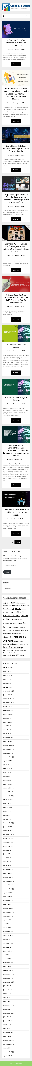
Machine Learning (12, 647)
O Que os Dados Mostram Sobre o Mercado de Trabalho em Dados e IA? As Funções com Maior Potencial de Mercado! (16, 94)
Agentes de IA (9, 603)
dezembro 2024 (7, 745)
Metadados (23, 650)
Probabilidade (6, 655)
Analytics (17, 603)
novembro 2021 (7, 881)
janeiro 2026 (7, 695)
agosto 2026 (7, 667)
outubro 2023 (7, 792)
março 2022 (6, 865)
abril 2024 (6, 776)
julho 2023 (6, 803)
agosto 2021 (7, 892)
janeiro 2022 (7, 873)
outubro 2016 (7, 1009)
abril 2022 (6, 861)
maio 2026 (6, 679)
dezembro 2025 (7, 698)
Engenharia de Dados (21, 630)
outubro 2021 (7, 885)
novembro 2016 (7, 1005)
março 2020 (6, 927)
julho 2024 (6, 764)
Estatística (6, 633)
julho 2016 (6, 1017)
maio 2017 (6, 993)
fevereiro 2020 (7, 931)
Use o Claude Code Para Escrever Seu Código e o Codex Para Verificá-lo (16, 148)
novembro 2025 (7, 702)
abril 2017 (6, 997)
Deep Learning (8, 630)
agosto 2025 (7, 714)
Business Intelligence (8, 612)
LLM (22, 644)
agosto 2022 (7, 846)
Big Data (16, 608)
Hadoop (20, 633)
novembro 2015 (7, 1044)
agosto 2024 (7, 761)
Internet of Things (18, 641)
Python (13, 655)
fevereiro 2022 (7, 869)
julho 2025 (6, 718)
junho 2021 (6, 896)
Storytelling (22, 655)
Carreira (15, 612)
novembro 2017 (7, 974)
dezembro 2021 (7, 877)
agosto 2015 (7, 1056)
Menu (27, 16)
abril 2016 (6, 1028)
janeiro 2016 (7, 1036)
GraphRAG (15, 633)
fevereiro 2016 (7, 1032)
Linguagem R (16, 644)
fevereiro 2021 (7, 900)
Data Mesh (18, 623)
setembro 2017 (7, 982)
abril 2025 (6, 729)
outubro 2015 (7, 1048)
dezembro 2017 (7, 970)
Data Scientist (15, 627)
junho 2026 (6, 675)
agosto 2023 (7, 799)
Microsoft (5, 652)
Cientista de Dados (11, 615)
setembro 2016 (7, 1013)
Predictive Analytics (18, 652)
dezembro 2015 (7, 1040)
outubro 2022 (7, 838)
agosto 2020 (7, 920)
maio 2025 (6, 726)
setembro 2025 (7, 710)
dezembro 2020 (7, 908)
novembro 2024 (7, 749)
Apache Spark (11, 605)
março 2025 (6, 733)
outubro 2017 (7, 978)
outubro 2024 (7, 753)
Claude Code (15, 619)
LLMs (26, 644)
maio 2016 (6, 1024)
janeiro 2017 (7, 1001)
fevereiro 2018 (7, 962)
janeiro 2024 (7, 784)
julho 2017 (6, 986)
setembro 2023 (7, 796)
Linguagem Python (7, 644)
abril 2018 (6, 955)
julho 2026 (6, 671)
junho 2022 (6, 854)
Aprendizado (17, 605)
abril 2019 (6, 939)
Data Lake (12, 623)
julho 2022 (6, 850)
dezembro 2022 (7, 830)
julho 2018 (6, 947)
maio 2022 (6, 858)
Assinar (7, 572)
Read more (16, 64)
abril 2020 (6, 924)
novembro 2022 (7, 834)
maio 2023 (6, 811)
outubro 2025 (7, 706)
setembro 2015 (7, 1052)
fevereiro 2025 (7, 737)
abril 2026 (6, 683)
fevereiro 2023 (7, 823)
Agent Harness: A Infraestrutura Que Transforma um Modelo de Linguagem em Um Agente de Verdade (16, 450)
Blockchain (24, 608)
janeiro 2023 (7, 827)
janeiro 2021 (7, 904)
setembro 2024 (7, 757)
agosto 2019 (7, 935)
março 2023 (6, 819)
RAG (17, 655)
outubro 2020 (7, 916)
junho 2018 (6, 951)
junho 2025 (6, 722)
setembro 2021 (7, 889)
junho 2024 (6, 768)
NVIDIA (9, 652)
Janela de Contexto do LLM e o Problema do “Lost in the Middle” (16, 512)
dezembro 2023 (7, 788)
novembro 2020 (7, 912)
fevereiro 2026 (7, 691)
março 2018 (6, 959)
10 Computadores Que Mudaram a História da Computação (16, 42)
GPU (11, 633)
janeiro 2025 (7, 741)
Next (18, 542)
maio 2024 (6, 772)
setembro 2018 (7, 943)
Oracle (12, 652)
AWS (22, 605)
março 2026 (6, 687)
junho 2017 (6, 990)
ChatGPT (21, 612)
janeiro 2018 (7, 966)
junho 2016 (6, 1021)
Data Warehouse (21, 627)
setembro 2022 (7, 842)
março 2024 (6, 780)
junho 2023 (6, 807)
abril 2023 (6, 815)
